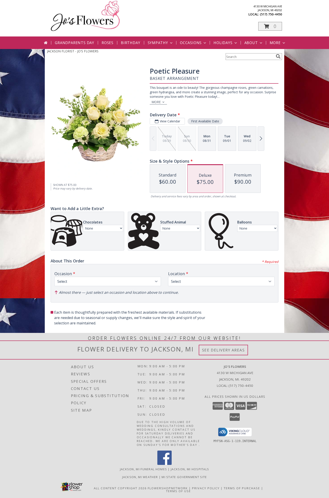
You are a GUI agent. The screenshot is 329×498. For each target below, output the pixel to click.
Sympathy (158, 42)
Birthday (130, 42)
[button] (270, 26)
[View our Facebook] (164, 464)
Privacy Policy (206, 488)
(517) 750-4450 (271, 14)
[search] (278, 56)
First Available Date (205, 121)
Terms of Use (178, 491)
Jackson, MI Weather (140, 477)
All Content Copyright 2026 (120, 488)
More (275, 42)
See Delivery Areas (223, 350)
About (251, 42)
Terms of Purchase (242, 488)
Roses (107, 42)
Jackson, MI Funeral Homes (143, 469)
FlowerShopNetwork (168, 488)
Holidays (223, 42)
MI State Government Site (184, 477)
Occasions (191, 42)
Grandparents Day (74, 42)
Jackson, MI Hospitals (190, 469)
